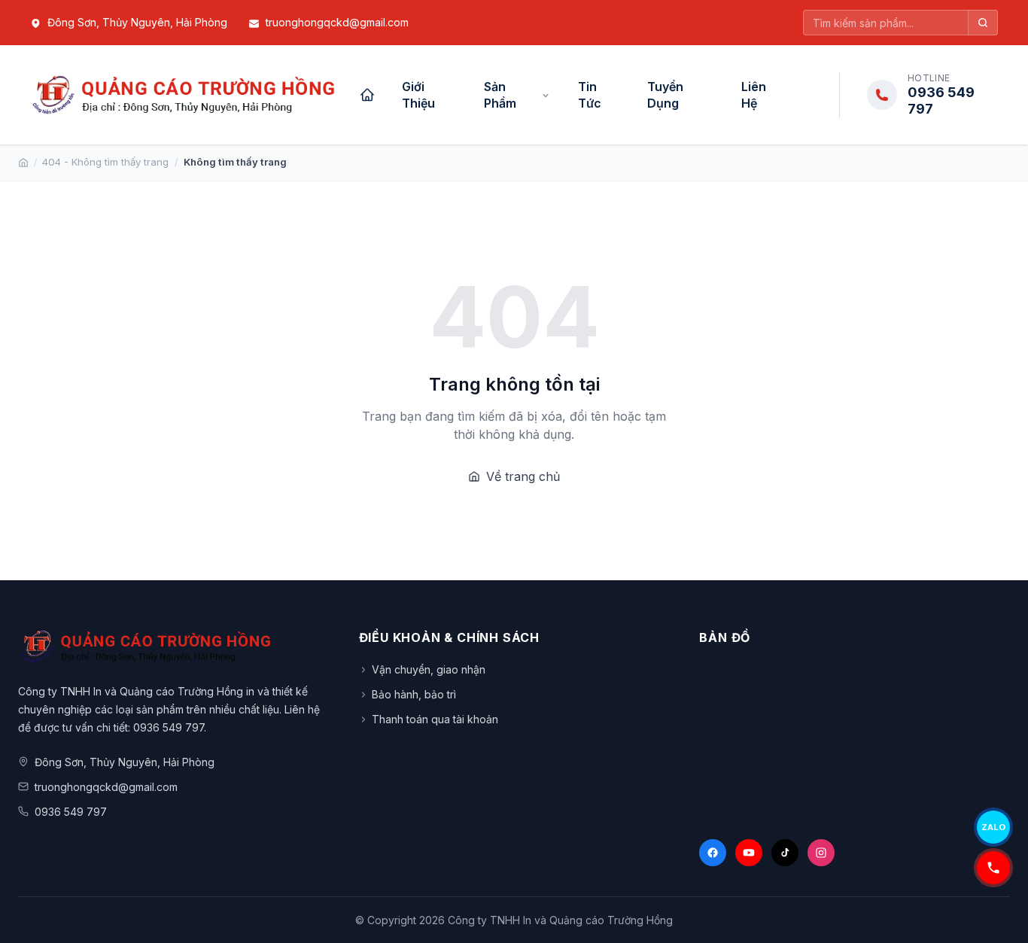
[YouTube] (748, 852)
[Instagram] (821, 852)
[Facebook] (712, 852)
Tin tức (589, 95)
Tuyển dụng (665, 95)
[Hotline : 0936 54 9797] (993, 867)
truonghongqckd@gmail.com (337, 22)
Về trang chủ (523, 476)
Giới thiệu (418, 95)
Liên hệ (753, 95)
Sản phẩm (500, 95)
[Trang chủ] (367, 94)
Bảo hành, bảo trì (414, 694)
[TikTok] (784, 852)
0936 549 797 (71, 811)
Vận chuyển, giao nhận (428, 669)
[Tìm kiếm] (983, 22)
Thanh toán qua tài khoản (435, 719)
